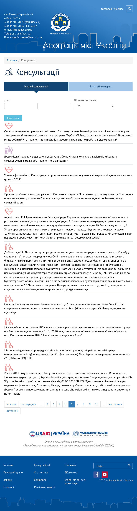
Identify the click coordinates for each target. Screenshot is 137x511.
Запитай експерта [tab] (100, 86)
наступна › (115, 404)
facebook (106, 9)
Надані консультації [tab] (36, 86)
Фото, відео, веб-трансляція (75, 481)
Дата (7, 100)
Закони (7, 479)
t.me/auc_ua (24, 33)
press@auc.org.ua (31, 37)
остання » (12, 410)
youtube (119, 9)
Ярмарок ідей (42, 465)
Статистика (41, 472)
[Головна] (62, 23)
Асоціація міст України (84, 45)
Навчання (70, 465)
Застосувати (13, 118)
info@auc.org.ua (22, 29)
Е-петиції (9, 487)
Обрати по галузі (85, 100)
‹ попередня (28, 404)
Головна (12, 60)
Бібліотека (71, 472)
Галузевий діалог (13, 472)
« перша (11, 404)
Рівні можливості (44, 487)
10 (96, 404)
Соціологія (40, 479)
